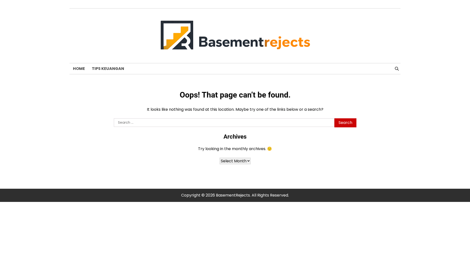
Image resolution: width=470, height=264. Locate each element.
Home (79, 68)
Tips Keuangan (108, 68)
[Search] (396, 68)
